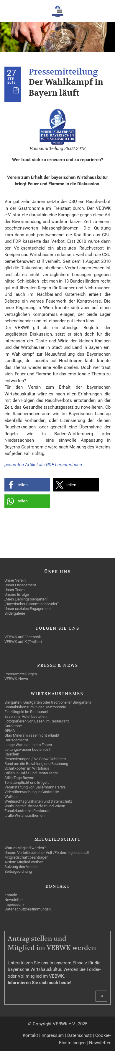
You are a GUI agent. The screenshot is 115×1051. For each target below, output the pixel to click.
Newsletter (100, 1042)
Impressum (53, 1035)
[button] (27, 484)
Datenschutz (79, 1035)
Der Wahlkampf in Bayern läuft (66, 87)
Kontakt (30, 1035)
